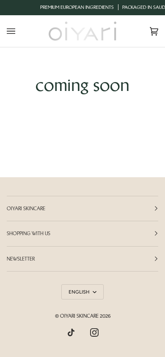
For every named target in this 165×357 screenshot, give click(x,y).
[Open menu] (19, 31)
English (80, 292)
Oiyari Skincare (79, 316)
